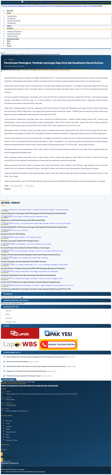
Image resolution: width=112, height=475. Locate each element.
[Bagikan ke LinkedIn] (27, 189)
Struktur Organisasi (13, 20)
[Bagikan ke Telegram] (31, 189)
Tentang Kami (12, 16)
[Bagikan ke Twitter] (18, 189)
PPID (7, 437)
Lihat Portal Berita (8, 379)
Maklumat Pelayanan (14, 31)
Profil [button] (9, 13)
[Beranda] (2, 50)
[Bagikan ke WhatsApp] (22, 189)
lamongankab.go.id (49, 1)
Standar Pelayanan (13, 34)
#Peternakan (29, 186)
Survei (9, 46)
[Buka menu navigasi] (106, 6)
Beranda (9, 421)
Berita (3, 53)
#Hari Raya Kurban (16, 186)
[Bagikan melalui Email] (35, 189)
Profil (8, 423)
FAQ (7, 435)
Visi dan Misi (11, 18)
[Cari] (22, 297)
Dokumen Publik (13, 39)
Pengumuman (11, 432)
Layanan (9, 426)
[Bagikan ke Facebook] (14, 189)
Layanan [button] (10, 28)
